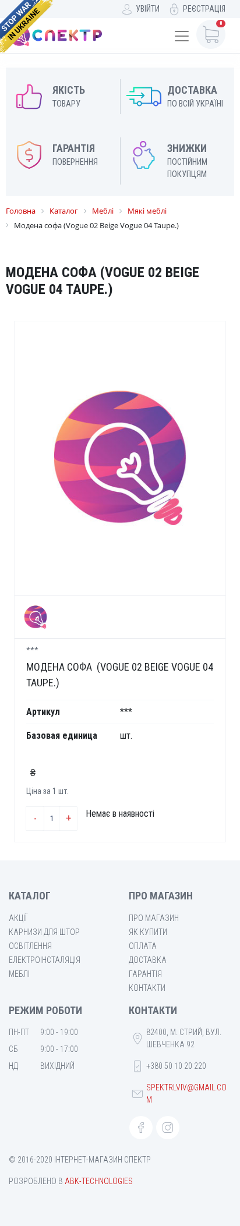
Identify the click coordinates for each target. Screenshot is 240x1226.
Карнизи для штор (44, 932)
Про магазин (154, 918)
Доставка (148, 960)
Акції (18, 918)
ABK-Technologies (99, 1181)
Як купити (148, 932)
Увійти (148, 8)
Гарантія (145, 974)
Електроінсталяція (44, 960)
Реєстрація (204, 8)
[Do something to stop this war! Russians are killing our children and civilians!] (26, 26)
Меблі (19, 974)
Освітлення (30, 946)
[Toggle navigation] (181, 36)
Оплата (143, 946)
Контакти (147, 988)
